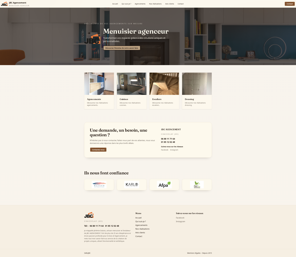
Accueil (115, 4)
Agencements (140, 4)
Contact (181, 4)
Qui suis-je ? (126, 4)
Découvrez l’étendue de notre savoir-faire (121, 48)
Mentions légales (193, 253)
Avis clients (169, 4)
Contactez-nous (98, 150)
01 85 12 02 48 (168, 142)
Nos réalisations (155, 4)
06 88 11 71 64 (168, 138)
